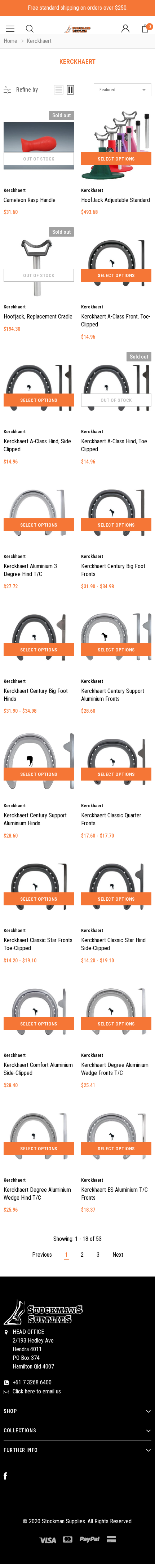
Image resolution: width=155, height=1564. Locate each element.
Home (10, 41)
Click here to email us (37, 1391)
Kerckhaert (15, 190)
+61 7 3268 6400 (32, 1382)
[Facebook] (9, 1476)
